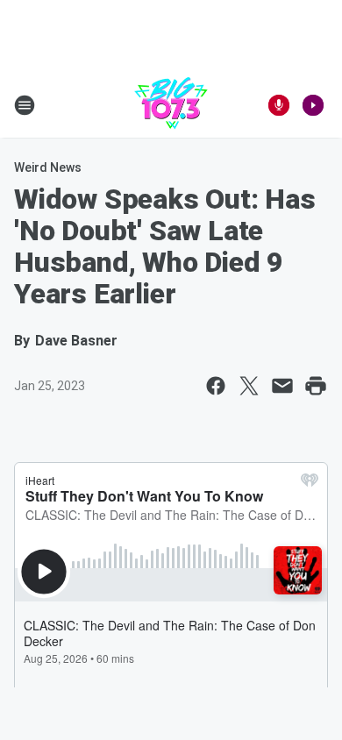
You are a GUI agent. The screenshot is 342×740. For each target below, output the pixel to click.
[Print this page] (315, 386)
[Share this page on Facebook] (215, 386)
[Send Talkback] (278, 105)
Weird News (48, 167)
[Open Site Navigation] (24, 105)
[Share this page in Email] (282, 386)
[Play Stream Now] (313, 105)
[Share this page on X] (249, 386)
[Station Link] (171, 105)
